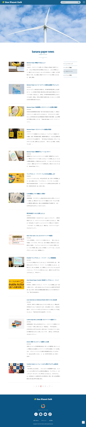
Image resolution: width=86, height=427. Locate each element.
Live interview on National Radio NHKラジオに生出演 (42, 300)
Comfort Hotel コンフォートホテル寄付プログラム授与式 (42, 364)
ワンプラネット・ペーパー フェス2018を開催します (41, 174)
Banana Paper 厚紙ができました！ (36, 62)
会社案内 (51, 420)
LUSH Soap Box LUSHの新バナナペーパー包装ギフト (42, 319)
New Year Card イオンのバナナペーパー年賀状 (39, 235)
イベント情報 (68, 75)
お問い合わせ (36, 420)
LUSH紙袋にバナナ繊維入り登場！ (36, 193)
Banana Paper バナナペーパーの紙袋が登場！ (39, 129)
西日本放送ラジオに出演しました (36, 213)
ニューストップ (69, 63)
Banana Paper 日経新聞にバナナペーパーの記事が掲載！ (42, 107)
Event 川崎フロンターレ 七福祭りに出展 (38, 342)
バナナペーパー (69, 71)
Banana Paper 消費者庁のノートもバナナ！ (39, 151)
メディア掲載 (68, 67)
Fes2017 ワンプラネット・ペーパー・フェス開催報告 (41, 258)
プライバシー (43, 420)
